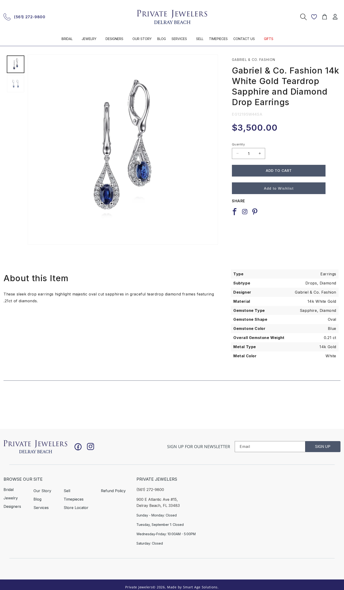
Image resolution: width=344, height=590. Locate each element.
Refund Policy (113, 490)
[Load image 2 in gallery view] (15, 83)
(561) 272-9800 (29, 17)
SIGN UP (322, 447)
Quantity (238, 144)
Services (41, 507)
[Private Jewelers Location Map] (281, 501)
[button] (69, 41)
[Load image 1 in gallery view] (15, 64)
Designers (12, 506)
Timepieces (74, 499)
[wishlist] (314, 16)
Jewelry (11, 498)
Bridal (9, 489)
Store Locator (76, 507)
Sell (67, 490)
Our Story (42, 490)
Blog (37, 499)
